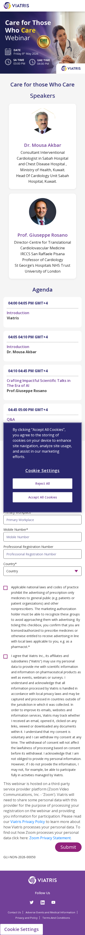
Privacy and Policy (26, 917)
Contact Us (14, 912)
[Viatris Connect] (17, 5)
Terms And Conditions (56, 917)
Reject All (42, 484)
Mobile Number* (15, 529)
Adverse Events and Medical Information (50, 912)
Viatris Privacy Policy (27, 821)
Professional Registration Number (28, 547)
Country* (10, 564)
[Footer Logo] (42, 881)
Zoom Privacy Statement (50, 837)
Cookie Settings (21, 929)
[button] (68, 847)
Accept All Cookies (42, 497)
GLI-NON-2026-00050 (19, 857)
